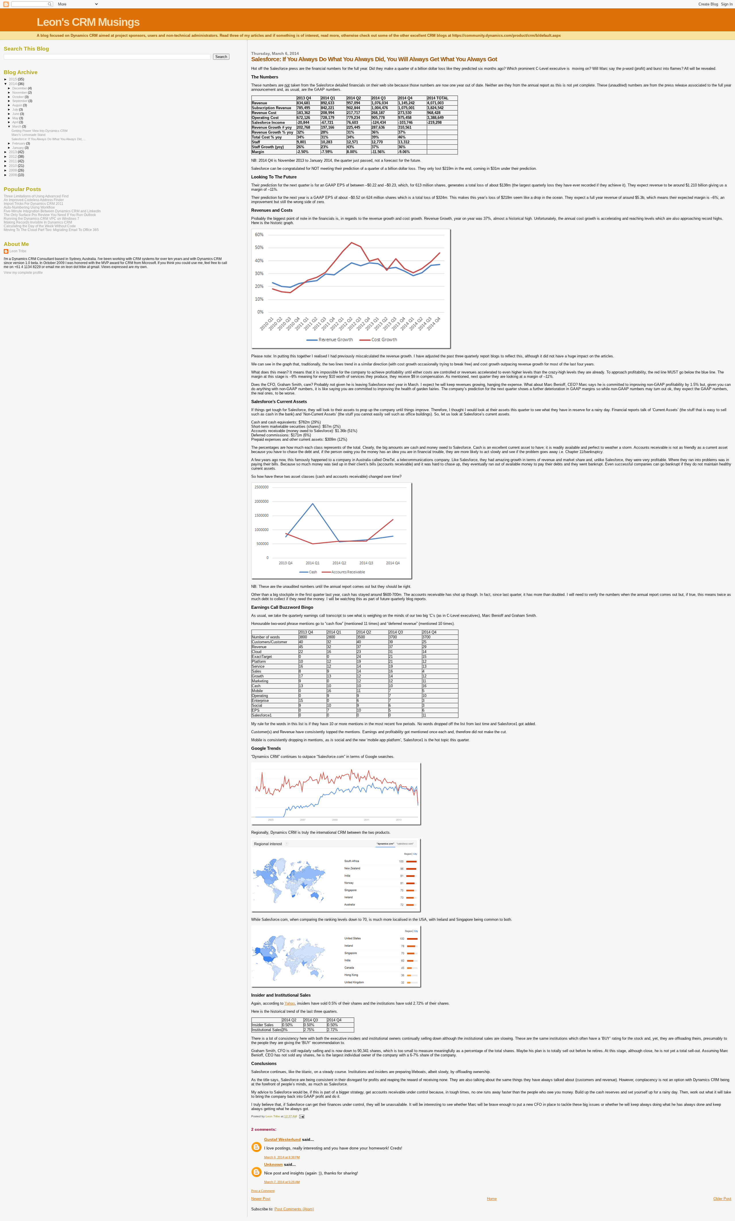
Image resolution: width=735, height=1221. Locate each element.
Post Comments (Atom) (294, 1209)
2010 (13, 165)
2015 (13, 79)
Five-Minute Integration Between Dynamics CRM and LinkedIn (52, 211)
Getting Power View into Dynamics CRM (39, 130)
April (15, 122)
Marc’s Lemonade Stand (28, 134)
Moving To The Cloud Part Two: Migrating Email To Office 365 (51, 230)
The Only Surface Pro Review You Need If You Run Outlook (50, 215)
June (16, 113)
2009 (13, 170)
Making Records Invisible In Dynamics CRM (38, 222)
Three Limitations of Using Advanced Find (36, 196)
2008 (13, 175)
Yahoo (290, 1003)
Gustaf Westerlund (282, 1139)
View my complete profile (23, 273)
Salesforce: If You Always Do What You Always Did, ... (48, 139)
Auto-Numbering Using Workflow (29, 207)
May (15, 118)
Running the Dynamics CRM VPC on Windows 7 (41, 218)
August (17, 105)
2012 (13, 156)
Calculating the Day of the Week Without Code (40, 226)
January (18, 147)
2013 (13, 152)
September (20, 101)
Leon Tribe (17, 251)
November (20, 92)
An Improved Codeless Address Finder (34, 200)
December (20, 88)
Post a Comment (262, 1191)
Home (492, 1199)
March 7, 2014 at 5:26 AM (282, 1182)
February (19, 143)
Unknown (273, 1164)
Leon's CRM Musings (88, 22)
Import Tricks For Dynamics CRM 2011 (33, 203)
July (15, 109)
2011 (13, 161)
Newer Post (260, 1199)
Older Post (722, 1199)
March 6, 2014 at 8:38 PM (282, 1157)
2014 (13, 84)
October (18, 97)
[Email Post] (301, 1116)
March (17, 126)
